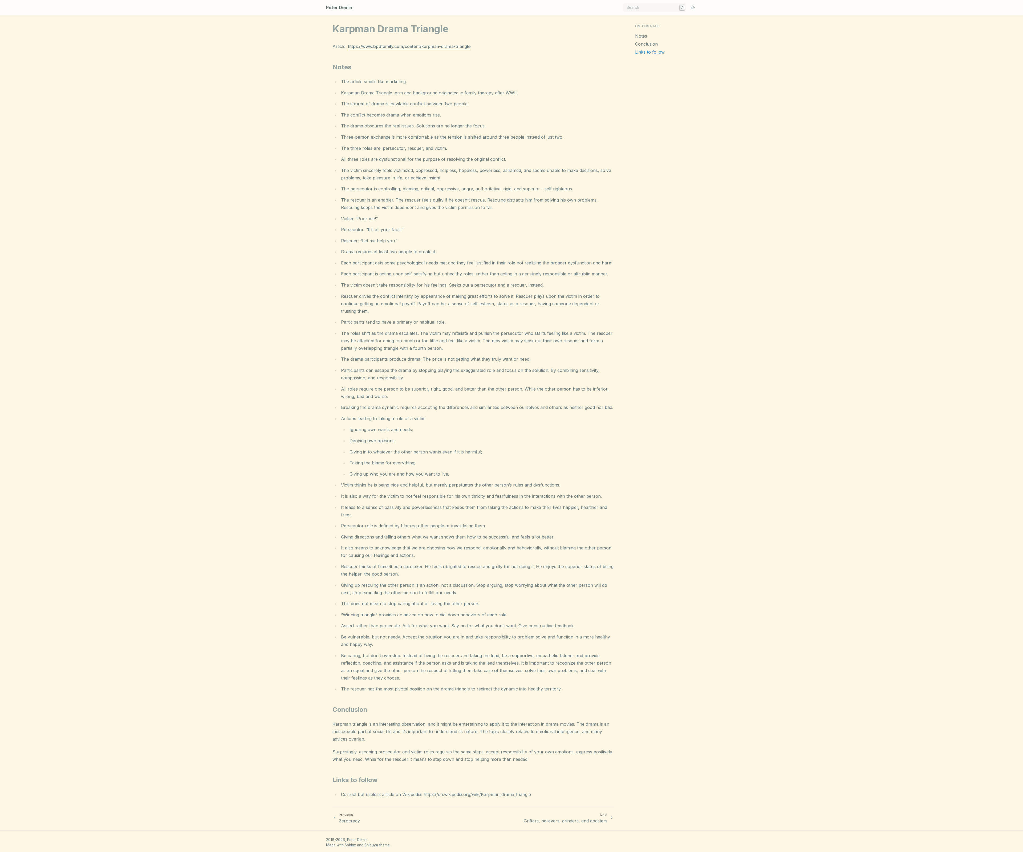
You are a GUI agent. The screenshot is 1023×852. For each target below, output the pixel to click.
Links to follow (650, 52)
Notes (641, 36)
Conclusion (646, 44)
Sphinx (350, 845)
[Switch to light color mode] (692, 7)
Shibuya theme (377, 845)
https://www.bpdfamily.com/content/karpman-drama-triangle (409, 46)
